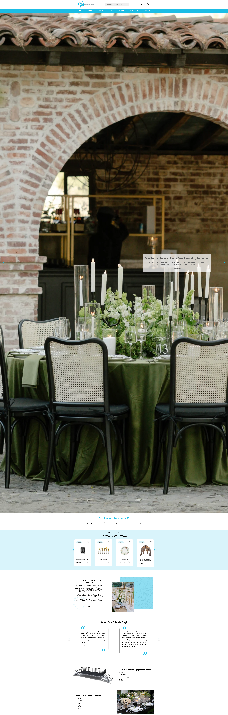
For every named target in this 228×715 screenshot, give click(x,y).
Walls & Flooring (134, 10)
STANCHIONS (122, 672)
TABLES (79, 706)
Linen (111, 10)
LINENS (79, 703)
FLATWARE (79, 702)
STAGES (121, 679)
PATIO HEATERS (123, 676)
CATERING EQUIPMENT (125, 677)
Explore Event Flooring (51, 268)
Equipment (121, 10)
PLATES (79, 698)
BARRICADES (122, 674)
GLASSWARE (80, 700)
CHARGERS (80, 705)
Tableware (100, 10)
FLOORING (122, 680)
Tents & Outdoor (148, 10)
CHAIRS (79, 708)
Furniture (90, 10)
